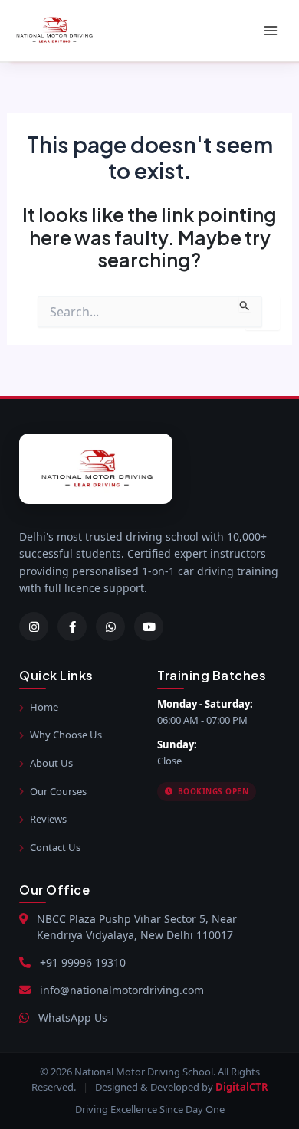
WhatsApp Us (72, 1017)
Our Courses (58, 791)
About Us (51, 763)
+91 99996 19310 (83, 962)
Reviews (48, 819)
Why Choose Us (66, 734)
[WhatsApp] (110, 626)
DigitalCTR (241, 1087)
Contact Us (55, 847)
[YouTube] (148, 626)
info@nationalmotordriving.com (122, 990)
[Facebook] (72, 626)
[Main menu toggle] (270, 30)
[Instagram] (33, 626)
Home (44, 707)
